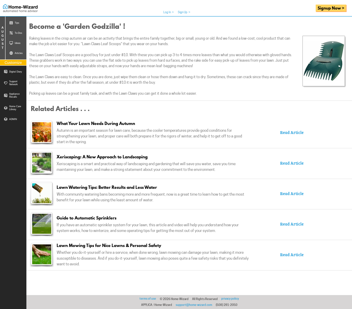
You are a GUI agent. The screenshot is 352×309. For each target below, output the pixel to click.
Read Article (292, 132)
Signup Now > (331, 8)
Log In (168, 12)
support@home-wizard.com (194, 305)
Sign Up (184, 12)
